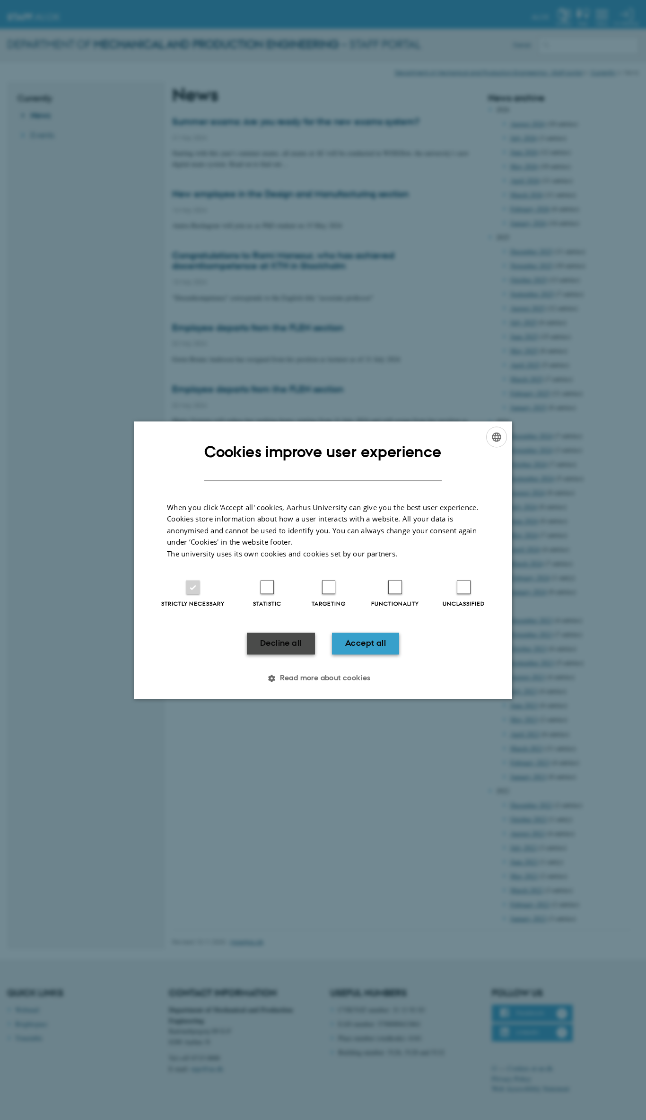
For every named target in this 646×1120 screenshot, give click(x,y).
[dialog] (323, 560)
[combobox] (496, 437)
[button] (323, 678)
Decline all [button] (280, 643)
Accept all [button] (365, 643)
